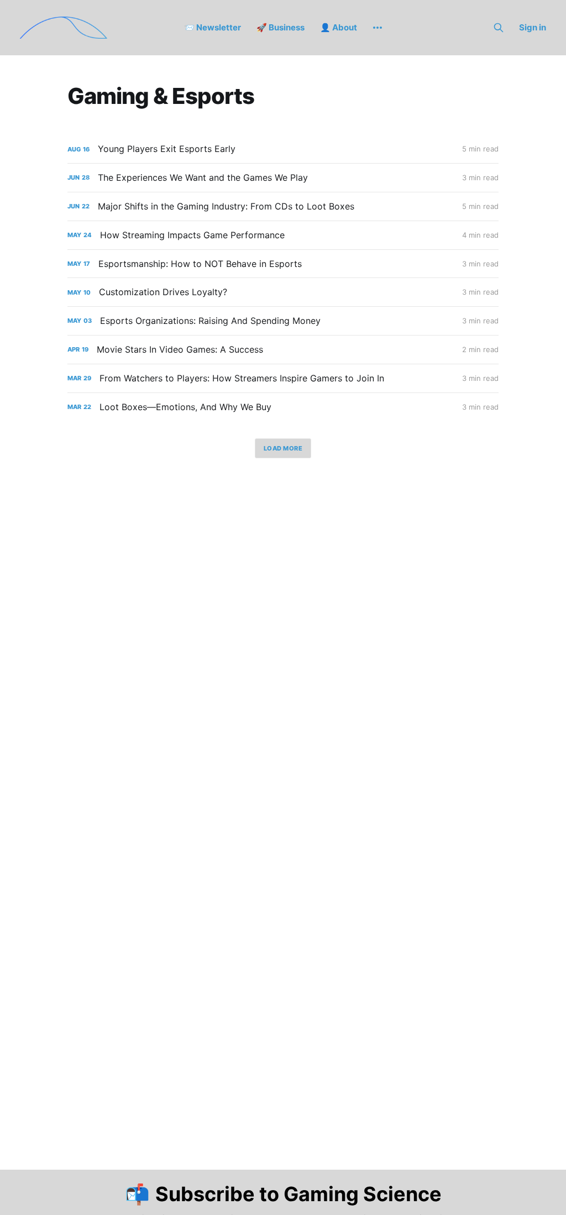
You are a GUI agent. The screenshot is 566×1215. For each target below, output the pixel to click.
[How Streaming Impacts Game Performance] (283, 235)
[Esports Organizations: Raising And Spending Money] (283, 321)
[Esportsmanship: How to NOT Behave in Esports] (283, 264)
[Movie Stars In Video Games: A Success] (283, 350)
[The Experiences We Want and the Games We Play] (283, 178)
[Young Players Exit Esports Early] (283, 149)
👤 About (338, 27)
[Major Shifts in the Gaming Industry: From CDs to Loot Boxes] (283, 206)
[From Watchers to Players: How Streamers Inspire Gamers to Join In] (283, 378)
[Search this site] (498, 27)
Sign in (532, 27)
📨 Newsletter (212, 27)
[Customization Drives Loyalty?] (283, 292)
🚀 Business (280, 27)
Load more (283, 448)
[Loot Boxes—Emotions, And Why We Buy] (283, 407)
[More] (377, 27)
